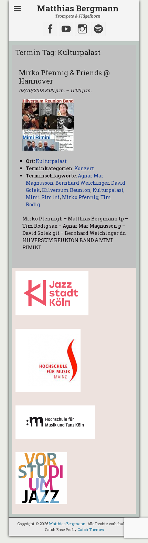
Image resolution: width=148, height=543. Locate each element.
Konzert (84, 168)
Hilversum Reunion (66, 190)
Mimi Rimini (43, 197)
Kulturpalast (108, 190)
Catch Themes (90, 529)
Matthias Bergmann (77, 8)
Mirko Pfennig (80, 197)
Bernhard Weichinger (82, 183)
